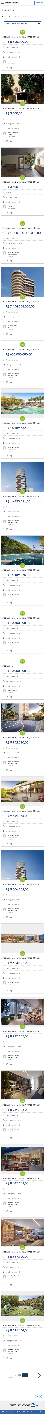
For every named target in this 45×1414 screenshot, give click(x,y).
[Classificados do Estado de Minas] (12, 2)
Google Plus (7, 68)
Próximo (42, 1375)
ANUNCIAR (39, 2)
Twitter (11, 68)
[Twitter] (40, 1396)
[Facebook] (36, 1396)
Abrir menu (22, 1405)
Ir (25, 1375)
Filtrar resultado (16, 23)
